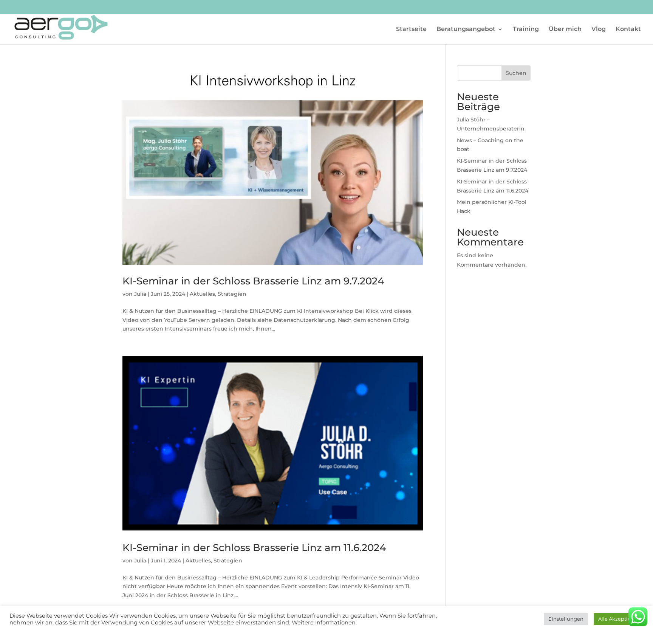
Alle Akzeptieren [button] (618, 619)
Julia (140, 293)
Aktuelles (202, 293)
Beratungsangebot (465, 29)
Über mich (565, 29)
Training (526, 29)
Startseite (411, 29)
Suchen (516, 73)
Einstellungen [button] (565, 619)
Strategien (232, 293)
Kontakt (628, 29)
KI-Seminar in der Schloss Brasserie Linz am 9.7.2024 (253, 281)
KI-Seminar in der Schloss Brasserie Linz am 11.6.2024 (254, 548)
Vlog (598, 29)
